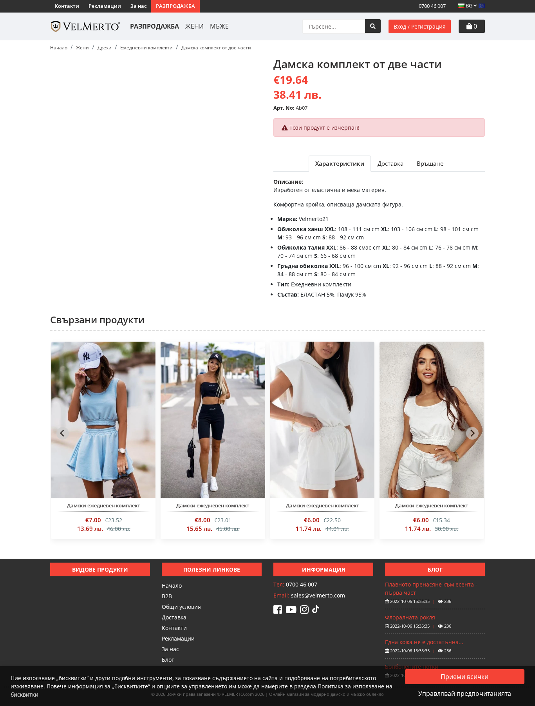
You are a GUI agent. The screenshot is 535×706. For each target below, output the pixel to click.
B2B (167, 596)
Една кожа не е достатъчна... (424, 642)
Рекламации (105, 5)
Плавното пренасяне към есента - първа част (431, 588)
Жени (194, 26)
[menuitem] (103, 443)
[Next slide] (472, 433)
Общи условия (181, 606)
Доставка (174, 617)
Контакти (67, 5)
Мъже (219, 26)
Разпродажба (175, 5)
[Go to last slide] (62, 433)
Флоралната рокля (410, 617)
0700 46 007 (432, 5)
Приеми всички (464, 676)
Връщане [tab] (430, 163)
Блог (168, 659)
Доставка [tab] (390, 163)
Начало (172, 585)
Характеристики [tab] (339, 163)
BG (469, 5)
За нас (138, 5)
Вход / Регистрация (420, 26)
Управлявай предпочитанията (464, 693)
